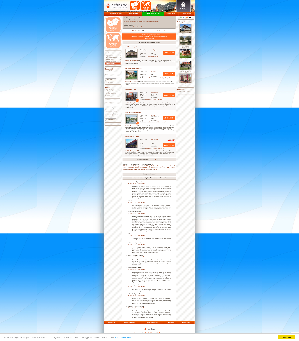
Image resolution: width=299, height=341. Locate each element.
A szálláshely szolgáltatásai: (131, 60)
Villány (185, 34)
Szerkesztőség (138, 333)
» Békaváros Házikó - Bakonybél (133, 68)
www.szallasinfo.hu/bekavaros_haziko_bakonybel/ (157, 78)
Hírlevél (107, 88)
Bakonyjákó (143, 167)
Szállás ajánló (181, 22)
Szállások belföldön (110, 59)
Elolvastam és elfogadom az (111, 110)
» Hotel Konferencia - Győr (131, 136)
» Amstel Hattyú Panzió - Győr (132, 112)
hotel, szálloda (154, 139)
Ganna (129, 169)
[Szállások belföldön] (135, 5)
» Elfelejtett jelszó (109, 82)
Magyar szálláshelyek (115, 13)
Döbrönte (172, 167)
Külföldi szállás (133, 13)
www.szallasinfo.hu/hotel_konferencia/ (154, 148)
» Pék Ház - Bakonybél (130, 47)
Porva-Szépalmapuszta (163, 166)
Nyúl (132, 166)
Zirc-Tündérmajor (153, 167)
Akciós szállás (171, 13)
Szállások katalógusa (129, 322)
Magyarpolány (144, 169)
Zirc (168, 167)
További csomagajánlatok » (183, 91)
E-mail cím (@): (108, 102)
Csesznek (172, 166)
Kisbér (137, 167)
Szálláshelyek (108, 53)
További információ (123, 337)
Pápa (164, 167)
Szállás (125, 26)
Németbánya (131, 167)
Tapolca (185, 72)
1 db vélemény (172, 139)
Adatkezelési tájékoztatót (111, 111)
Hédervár (154, 169)
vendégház (154, 50)
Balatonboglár (185, 47)
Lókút (133, 169)
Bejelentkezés (109, 69)
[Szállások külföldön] (146, 5)
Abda (160, 167)
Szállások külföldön (110, 61)
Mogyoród (185, 84)
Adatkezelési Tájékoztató (149, 333)
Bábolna (137, 169)
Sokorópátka (131, 26)
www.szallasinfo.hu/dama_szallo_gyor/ (154, 99)
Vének (124, 167)
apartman (153, 71)
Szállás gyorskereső (110, 63)
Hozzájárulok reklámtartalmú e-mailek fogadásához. (112, 115)
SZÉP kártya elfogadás (111, 57)
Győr (154, 166)
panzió (153, 115)
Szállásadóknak (186, 13)
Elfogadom (286, 337)
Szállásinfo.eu (161, 333)
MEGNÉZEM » (169, 52)
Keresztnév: (108, 99)
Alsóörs (185, 59)
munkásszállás (154, 92)
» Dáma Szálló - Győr (130, 89)
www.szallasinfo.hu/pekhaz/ (151, 56)
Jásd (150, 169)
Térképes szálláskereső (152, 322)
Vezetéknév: (108, 95)
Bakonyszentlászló (140, 166)
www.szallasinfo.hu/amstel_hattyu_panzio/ (155, 122)
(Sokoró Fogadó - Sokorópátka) (136, 183)
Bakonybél (149, 166)
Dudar (124, 169)
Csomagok (180, 89)
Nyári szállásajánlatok (153, 13)
